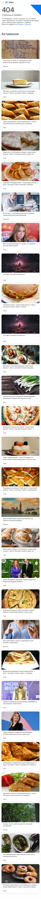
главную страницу (24, 24)
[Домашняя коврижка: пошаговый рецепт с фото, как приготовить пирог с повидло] (20, 664)
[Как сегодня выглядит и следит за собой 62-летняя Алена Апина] (20, 237)
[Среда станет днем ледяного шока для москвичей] (20, 817)
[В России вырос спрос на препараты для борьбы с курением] (20, 634)
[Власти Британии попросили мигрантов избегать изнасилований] (20, 512)
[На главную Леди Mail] (10, 2)
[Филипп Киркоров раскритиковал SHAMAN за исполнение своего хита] (20, 695)
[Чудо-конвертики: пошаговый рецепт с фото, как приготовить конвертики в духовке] (20, 115)
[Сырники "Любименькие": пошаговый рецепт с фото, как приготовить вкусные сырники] (20, 176)
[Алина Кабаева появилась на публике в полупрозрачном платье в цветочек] (20, 726)
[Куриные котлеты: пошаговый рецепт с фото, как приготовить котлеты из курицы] (20, 787)
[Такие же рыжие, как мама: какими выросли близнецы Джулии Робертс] (20, 573)
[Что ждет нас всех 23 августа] (20, 329)
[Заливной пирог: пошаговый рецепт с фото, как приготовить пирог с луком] (20, 298)
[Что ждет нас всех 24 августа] (20, 268)
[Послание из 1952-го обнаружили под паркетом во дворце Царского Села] (20, 54)
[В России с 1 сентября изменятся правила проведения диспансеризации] (20, 206)
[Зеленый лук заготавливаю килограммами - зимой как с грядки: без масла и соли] (20, 390)
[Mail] (6, 2)
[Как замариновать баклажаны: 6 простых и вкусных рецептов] (20, 848)
